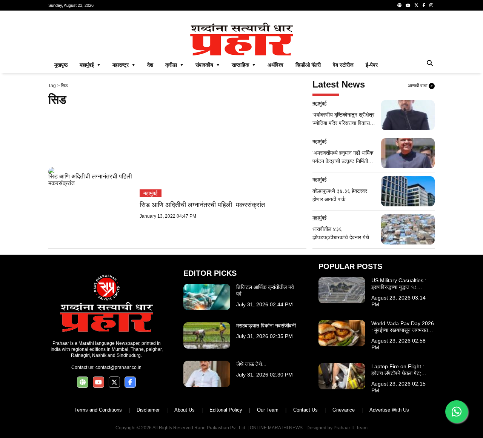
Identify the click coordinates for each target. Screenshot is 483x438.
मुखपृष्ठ (61, 65)
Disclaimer (148, 410)
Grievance (343, 410)
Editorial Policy (225, 410)
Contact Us (305, 410)
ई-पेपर (372, 65)
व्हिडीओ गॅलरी (308, 65)
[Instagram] (431, 5)
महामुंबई (150, 193)
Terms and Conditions (98, 410)
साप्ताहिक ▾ (243, 65)
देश (150, 65)
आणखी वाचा (420, 85)
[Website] (399, 5)
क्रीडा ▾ (174, 65)
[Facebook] (424, 5)
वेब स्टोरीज (343, 65)
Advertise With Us (389, 410)
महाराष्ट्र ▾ (123, 65)
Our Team (267, 410)
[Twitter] (416, 5)
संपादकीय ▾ (207, 65)
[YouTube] (408, 5)
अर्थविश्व (275, 65)
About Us (184, 410)
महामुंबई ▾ (90, 65)
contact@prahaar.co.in (118, 367)
